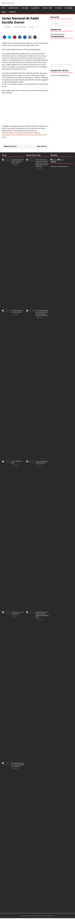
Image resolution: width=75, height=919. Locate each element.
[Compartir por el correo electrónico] (30, 38)
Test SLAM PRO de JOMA (16, 462)
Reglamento (35, 8)
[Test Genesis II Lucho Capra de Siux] (6, 757)
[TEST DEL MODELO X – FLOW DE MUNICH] (6, 455)
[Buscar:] (62, 23)
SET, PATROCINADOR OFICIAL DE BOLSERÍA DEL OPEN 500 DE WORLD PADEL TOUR (42, 313)
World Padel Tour (33, 155)
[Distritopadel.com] (37, 3)
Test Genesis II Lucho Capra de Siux (17, 613)
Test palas (58, 8)
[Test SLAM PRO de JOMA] (6, 606)
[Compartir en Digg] (25, 38)
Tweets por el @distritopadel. (59, 75)
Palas (4, 155)
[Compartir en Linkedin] (19, 38)
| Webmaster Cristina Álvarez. (46, 916)
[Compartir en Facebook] (4, 38)
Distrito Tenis (47, 8)
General (31, 27)
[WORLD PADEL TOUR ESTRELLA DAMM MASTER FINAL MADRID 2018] (30, 757)
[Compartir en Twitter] (9, 38)
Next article (42, 146)
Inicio (3, 8)
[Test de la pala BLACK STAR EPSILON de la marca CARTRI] (6, 304)
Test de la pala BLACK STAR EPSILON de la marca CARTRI (17, 161)
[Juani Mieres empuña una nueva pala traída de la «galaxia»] (6, 908)
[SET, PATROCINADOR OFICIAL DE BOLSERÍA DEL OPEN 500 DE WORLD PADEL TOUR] (30, 455)
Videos (4, 12)
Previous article (10, 146)
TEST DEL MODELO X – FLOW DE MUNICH (17, 311)
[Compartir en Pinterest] (14, 38)
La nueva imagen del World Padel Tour (42, 462)
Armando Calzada (20, 27)
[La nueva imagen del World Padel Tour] (30, 606)
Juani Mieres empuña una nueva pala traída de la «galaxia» (17, 764)
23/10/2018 (7, 27)
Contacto (12, 12)
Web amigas (68, 8)
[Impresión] (35, 38)
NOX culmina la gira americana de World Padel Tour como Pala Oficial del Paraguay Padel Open (42, 163)
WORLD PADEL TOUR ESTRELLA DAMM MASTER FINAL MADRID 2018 (42, 614)
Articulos (24, 8)
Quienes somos (13, 8)
